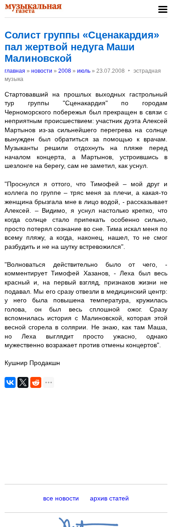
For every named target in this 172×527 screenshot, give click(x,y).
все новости (61, 498)
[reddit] (35, 382)
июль (83, 71)
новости (41, 71)
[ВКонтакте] (10, 382)
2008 (64, 71)
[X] (22, 382)
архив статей (109, 498)
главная (15, 71)
